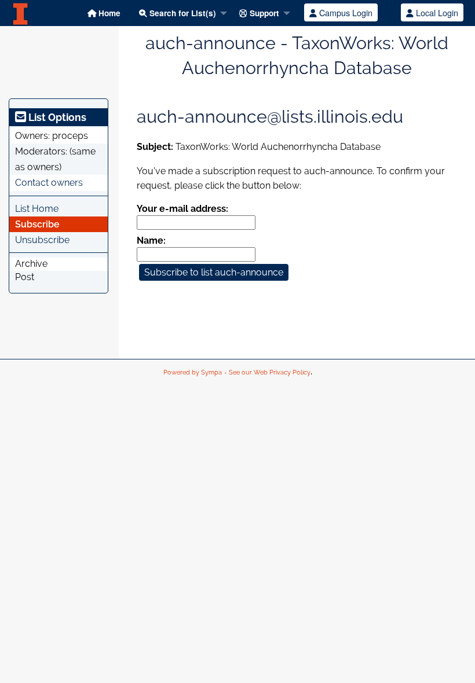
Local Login (436, 12)
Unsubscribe (42, 239)
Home (108, 13)
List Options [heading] (56, 117)
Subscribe (37, 224)
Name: (151, 240)
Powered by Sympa (192, 372)
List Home (37, 208)
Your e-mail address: (182, 208)
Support (263, 13)
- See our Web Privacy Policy (267, 372)
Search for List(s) (181, 13)
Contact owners (49, 182)
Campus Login (344, 12)
